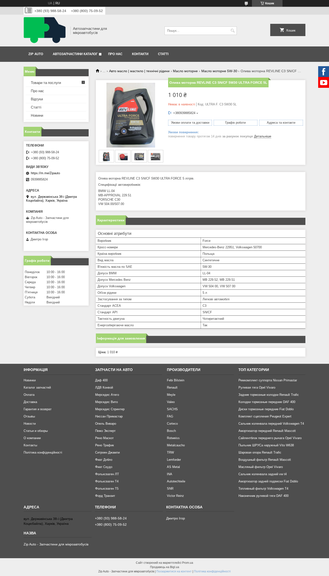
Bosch (171, 431)
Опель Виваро (105, 423)
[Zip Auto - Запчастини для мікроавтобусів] (45, 30)
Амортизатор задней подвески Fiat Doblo (268, 481)
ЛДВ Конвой (104, 387)
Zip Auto (35, 54)
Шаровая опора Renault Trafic (259, 452)
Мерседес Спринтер (110, 409)
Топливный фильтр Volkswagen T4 (263, 488)
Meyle (171, 395)
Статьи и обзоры (36, 431)
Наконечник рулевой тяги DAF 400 (263, 496)
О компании (32, 438)
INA (169, 474)
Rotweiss (173, 438)
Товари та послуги (46, 83)
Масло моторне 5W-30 (219, 71)
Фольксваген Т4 (106, 481)
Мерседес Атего (107, 395)
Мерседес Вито (106, 402)
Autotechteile (176, 481)
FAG (170, 416)
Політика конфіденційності (43, 452)
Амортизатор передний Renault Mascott (267, 431)
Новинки (30, 380)
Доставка (30, 402)
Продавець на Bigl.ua (164, 567)
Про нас (115, 54)
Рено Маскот (104, 438)
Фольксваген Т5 (106, 488)
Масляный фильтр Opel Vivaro (260, 467)
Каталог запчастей (37, 387)
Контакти (140, 54)
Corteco (172, 423)
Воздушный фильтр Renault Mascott (264, 459)
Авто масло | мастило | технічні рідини (139, 71)
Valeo (171, 402)
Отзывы (29, 416)
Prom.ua (187, 562)
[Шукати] (232, 30)
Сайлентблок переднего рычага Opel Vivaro (270, 438)
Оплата (29, 395)
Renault (172, 387)
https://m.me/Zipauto (45, 173)
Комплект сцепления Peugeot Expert (264, 416)
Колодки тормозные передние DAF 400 (266, 402)
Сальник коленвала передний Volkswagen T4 (271, 423)
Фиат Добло (103, 459)
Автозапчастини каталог (75, 54)
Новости (30, 423)
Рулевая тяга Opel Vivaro (256, 387)
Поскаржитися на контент (174, 571)
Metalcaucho (176, 445)
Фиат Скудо (103, 467)
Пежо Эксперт (105, 431)
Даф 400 (101, 380)
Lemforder (174, 459)
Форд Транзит (105, 496)
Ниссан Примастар (109, 416)
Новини (37, 115)
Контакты (30, 445)
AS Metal (173, 467)
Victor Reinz (175, 496)
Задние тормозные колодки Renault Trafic (268, 395)
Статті (163, 54)
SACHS (172, 409)
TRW (170, 452)
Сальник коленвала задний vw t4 (262, 474)
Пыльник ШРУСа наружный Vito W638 (266, 445)
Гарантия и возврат (38, 409)
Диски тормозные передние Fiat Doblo (266, 409)
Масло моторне (185, 71)
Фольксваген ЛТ (107, 474)
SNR (170, 488)
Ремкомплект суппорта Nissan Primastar (267, 380)
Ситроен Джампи (107, 452)
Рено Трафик (104, 445)
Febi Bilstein (175, 380)
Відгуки (37, 99)
